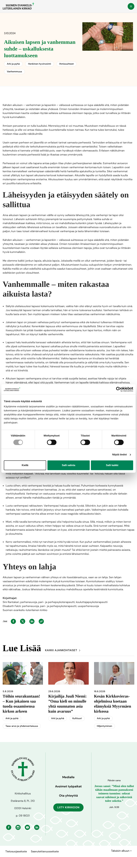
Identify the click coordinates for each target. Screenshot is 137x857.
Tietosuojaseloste (16, 851)
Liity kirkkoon (68, 807)
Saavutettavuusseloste (45, 851)
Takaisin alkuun (120, 850)
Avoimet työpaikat (68, 786)
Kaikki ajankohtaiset (61, 650)
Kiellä (25, 465)
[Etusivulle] (18, 6)
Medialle (68, 777)
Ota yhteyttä (68, 796)
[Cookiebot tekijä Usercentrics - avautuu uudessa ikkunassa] (118, 389)
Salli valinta (68, 465)
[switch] (51, 442)
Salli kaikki (112, 465)
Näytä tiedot (119, 454)
